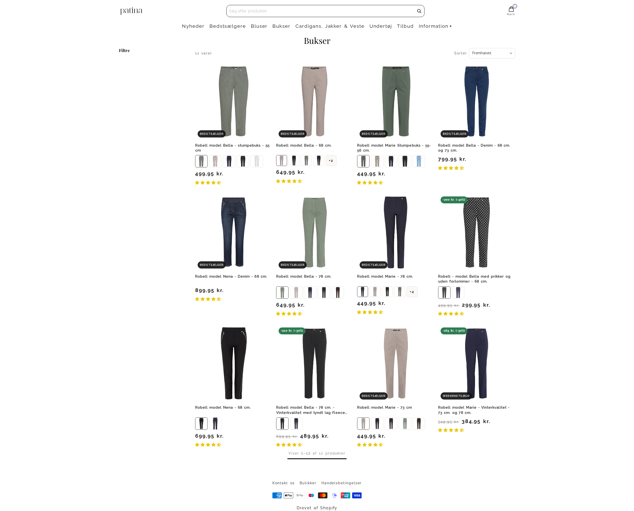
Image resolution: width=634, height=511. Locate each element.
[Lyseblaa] (419, 161)
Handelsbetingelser (341, 483)
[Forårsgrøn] (399, 291)
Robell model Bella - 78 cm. (303, 276)
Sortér (460, 53)
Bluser (259, 26)
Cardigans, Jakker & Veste (330, 26)
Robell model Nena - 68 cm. (223, 407)
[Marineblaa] (318, 160)
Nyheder (193, 26)
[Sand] (215, 161)
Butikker (308, 483)
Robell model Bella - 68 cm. (304, 145)
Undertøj (381, 26)
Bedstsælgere (228, 26)
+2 (331, 160)
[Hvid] (257, 161)
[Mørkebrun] (338, 292)
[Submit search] (419, 11)
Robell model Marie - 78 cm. (385, 276)
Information (434, 26)
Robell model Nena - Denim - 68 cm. (231, 276)
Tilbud (405, 26)
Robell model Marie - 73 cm (384, 407)
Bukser (281, 26)
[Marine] (229, 161)
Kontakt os (283, 483)
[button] (209, 182)
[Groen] (201, 161)
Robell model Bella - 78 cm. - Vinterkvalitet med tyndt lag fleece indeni (310, 412)
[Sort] (243, 161)
